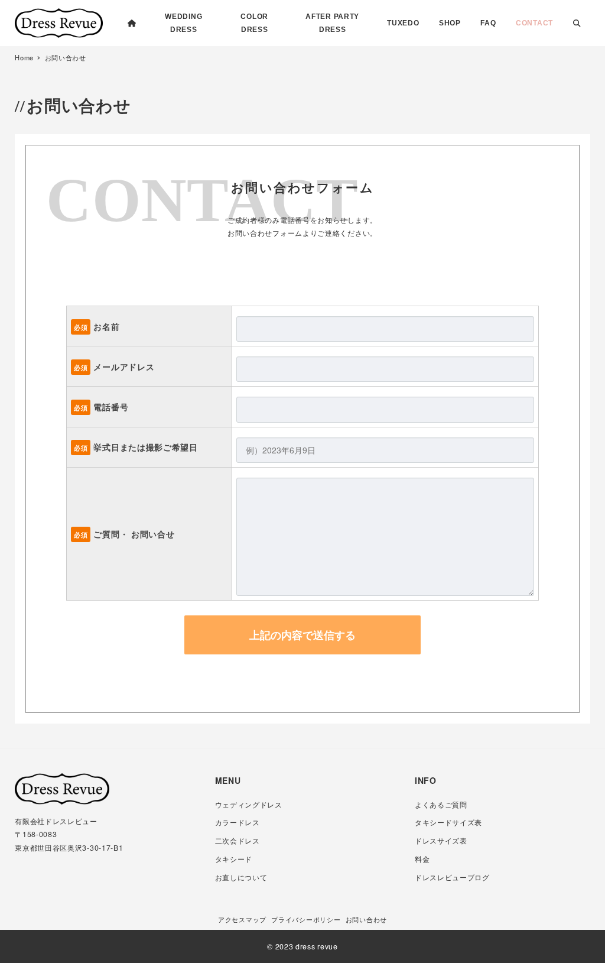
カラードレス (237, 822)
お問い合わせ (366, 919)
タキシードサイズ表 (448, 822)
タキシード (234, 859)
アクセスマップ (242, 919)
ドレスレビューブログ (452, 877)
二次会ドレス (237, 840)
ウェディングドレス (248, 804)
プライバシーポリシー (305, 919)
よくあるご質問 (441, 804)
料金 (422, 859)
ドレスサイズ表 (441, 840)
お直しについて (241, 877)
